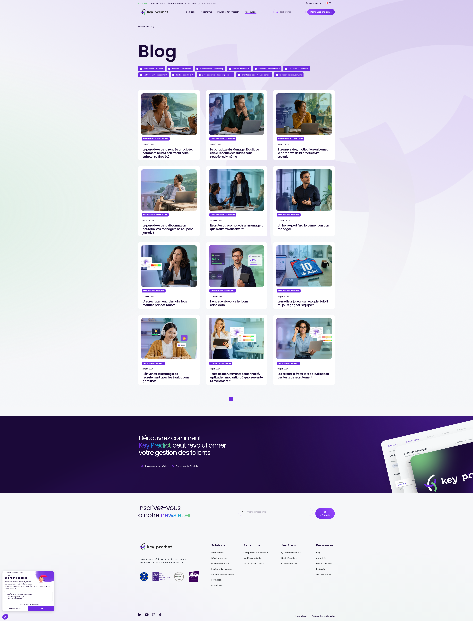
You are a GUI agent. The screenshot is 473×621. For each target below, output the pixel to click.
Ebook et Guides (324, 563)
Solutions (191, 11)
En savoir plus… (210, 3)
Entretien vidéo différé (254, 563)
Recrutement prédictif (153, 68)
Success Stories (323, 574)
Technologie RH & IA (184, 75)
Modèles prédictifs (252, 558)
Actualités (321, 558)
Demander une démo (321, 11)
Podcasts (320, 569)
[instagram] (153, 614)
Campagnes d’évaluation (256, 552)
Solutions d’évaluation (221, 569)
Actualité (142, 3)
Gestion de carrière (220, 563)
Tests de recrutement (181, 68)
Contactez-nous (289, 563)
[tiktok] (160, 614)
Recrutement (217, 552)
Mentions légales (301, 616)
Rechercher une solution (223, 574)
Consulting (216, 585)
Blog (318, 552)
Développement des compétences (217, 75)
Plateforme (206, 11)
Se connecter (315, 3)
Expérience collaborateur (269, 68)
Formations (216, 579)
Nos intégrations (289, 558)
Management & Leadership (211, 68)
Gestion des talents (240, 68)
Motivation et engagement (155, 75)
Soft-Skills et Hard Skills (298, 68)
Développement (219, 558)
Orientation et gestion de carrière (255, 75)
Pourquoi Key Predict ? (228, 11)
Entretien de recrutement (290, 75)
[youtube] (147, 614)
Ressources (250, 11)
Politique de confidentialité (323, 616)
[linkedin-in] (139, 614)
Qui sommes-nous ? (291, 552)
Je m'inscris (325, 513)
